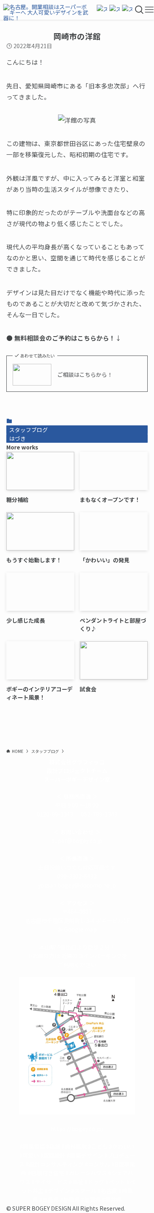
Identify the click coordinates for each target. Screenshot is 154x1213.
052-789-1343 (99, 814)
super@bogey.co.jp (77, 840)
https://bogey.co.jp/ (77, 1129)
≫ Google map (77, 929)
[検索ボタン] (139, 10)
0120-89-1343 (55, 814)
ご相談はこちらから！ (85, 374)
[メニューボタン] (149, 10)
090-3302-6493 (77, 876)
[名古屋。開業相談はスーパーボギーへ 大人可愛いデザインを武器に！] (47, 10)
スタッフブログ (28, 430)
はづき (17, 438)
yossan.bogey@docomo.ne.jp (77, 885)
